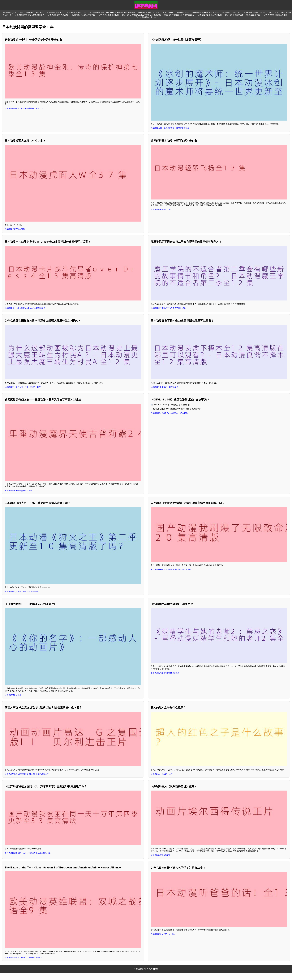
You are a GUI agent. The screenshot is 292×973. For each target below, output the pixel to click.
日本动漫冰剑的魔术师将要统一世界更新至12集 (170, 128)
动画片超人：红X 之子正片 (161, 774)
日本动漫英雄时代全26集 (58, 15)
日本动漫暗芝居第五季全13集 (210, 15)
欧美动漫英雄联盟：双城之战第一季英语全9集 (23, 957)
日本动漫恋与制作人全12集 (254, 12)
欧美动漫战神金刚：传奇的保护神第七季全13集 (24, 108)
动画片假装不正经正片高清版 (83, 15)
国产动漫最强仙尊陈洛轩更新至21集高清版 (242, 15)
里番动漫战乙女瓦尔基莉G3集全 (176, 12)
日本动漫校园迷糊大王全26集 (276, 15)
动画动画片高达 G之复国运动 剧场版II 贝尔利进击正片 (26, 774)
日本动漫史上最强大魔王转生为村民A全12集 (23, 387)
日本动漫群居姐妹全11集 (146, 17)
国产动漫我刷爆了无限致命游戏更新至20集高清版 (171, 569)
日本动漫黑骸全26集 (55, 12)
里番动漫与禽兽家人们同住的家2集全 (179, 15)
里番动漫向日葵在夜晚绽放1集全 (205, 12)
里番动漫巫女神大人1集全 (148, 12)
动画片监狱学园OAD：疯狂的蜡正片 (29, 15)
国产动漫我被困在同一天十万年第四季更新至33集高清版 (28, 853)
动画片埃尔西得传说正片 (161, 855)
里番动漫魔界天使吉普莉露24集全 (18, 491)
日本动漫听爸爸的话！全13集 (163, 934)
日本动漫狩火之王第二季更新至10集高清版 (22, 592)
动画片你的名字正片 (13, 695)
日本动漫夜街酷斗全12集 (109, 15)
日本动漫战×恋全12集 (231, 12)
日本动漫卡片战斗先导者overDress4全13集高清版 (25, 308)
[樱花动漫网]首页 (10, 12)
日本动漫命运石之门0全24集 (31, 12)
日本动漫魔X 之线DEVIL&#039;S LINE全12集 (169, 413)
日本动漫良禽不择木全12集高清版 (164, 387)
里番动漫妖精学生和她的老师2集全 (165, 673)
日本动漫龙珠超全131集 (76, 12)
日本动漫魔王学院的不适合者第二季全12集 (168, 308)
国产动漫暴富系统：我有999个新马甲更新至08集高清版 (112, 12)
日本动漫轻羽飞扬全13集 (161, 209)
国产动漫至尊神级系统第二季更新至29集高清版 (141, 15)
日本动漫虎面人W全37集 (15, 229)
